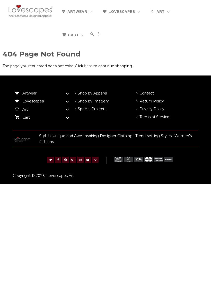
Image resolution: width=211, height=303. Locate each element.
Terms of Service (154, 117)
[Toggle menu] (67, 93)
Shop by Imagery (93, 101)
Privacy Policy (151, 109)
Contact (146, 93)
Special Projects (92, 109)
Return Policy (151, 101)
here (88, 66)
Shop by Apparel (92, 93)
